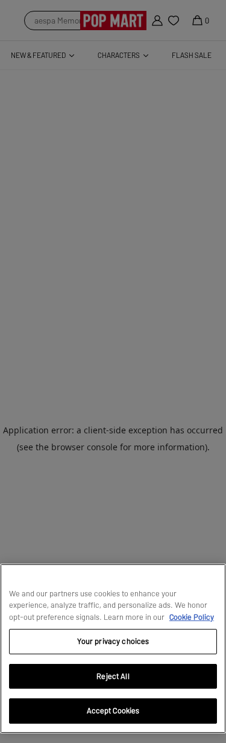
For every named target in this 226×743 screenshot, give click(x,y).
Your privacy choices (113, 641)
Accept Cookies (113, 710)
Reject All (112, 676)
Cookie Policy (191, 617)
